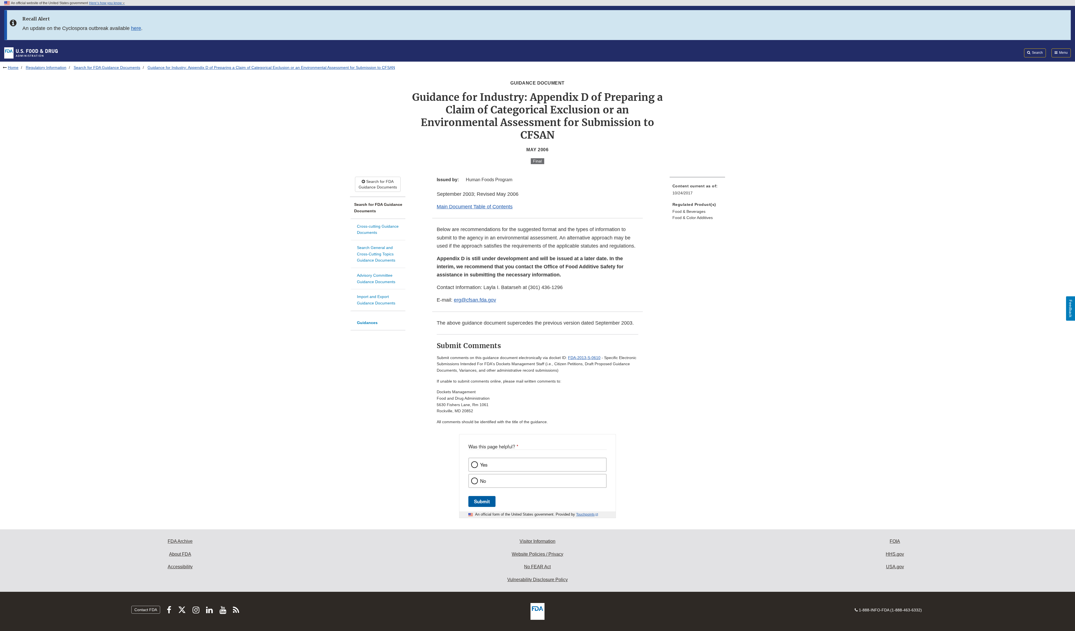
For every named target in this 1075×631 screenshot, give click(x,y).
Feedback (1070, 308)
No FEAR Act (537, 566)
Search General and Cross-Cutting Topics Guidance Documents (376, 253)
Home (13, 67)
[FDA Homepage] (31, 52)
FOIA (895, 541)
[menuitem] (697, 191)
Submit (482, 501)
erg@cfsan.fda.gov (475, 300)
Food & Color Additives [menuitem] (692, 217)
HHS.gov (895, 554)
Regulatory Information (46, 67)
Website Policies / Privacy (537, 554)
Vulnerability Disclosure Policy (537, 579)
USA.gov (895, 566)
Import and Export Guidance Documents (376, 299)
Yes (483, 464)
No (483, 481)
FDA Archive (180, 541)
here (136, 28)
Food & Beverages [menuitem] (688, 211)
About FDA (180, 554)
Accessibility (180, 566)
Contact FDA (145, 609)
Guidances (367, 322)
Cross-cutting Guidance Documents (378, 229)
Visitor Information (537, 541)
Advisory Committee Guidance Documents (376, 278)
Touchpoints (585, 514)
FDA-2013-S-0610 (584, 357)
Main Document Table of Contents (475, 206)
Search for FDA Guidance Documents (107, 67)
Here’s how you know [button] (106, 3)
